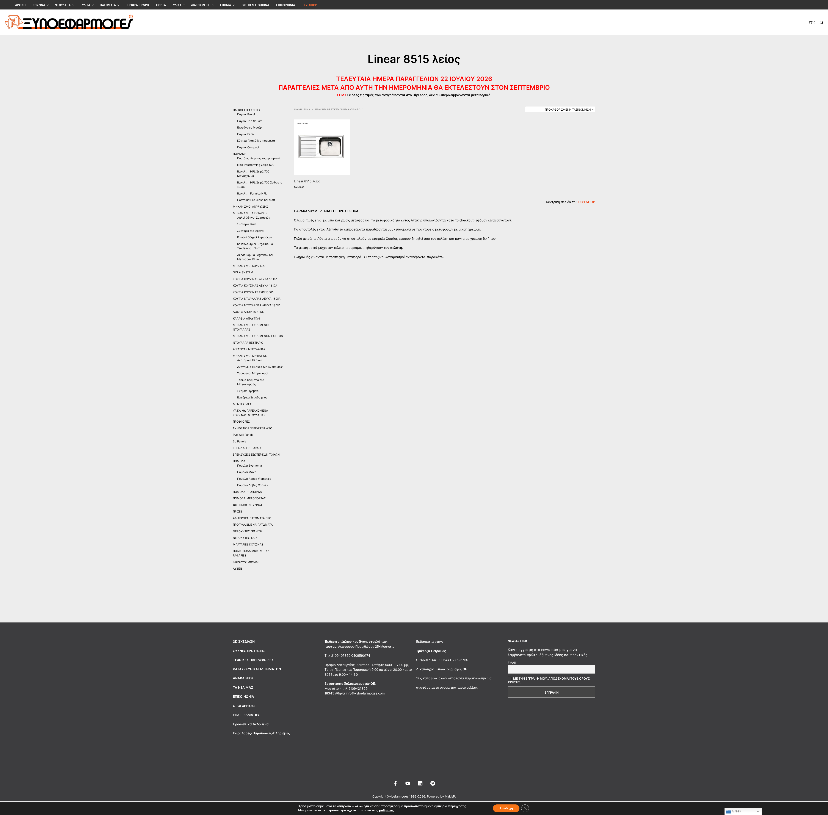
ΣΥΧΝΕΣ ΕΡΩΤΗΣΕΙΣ (249, 651)
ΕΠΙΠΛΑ (225, 5)
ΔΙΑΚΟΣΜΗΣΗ (200, 5)
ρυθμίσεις (386, 810)
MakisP (450, 796)
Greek (736, 811)
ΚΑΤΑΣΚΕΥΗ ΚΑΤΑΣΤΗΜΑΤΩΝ (257, 669)
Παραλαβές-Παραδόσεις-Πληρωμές (261, 733)
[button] (812, 22)
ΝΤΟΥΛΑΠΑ (63, 5)
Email (512, 663)
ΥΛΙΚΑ (177, 5)
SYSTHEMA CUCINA (255, 5)
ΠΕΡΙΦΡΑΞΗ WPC (137, 5)
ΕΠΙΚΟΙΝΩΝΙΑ (285, 5)
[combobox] (560, 110)
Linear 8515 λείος (307, 181)
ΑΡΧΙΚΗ (20, 5)
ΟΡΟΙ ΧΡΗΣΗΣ (244, 706)
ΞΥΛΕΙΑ (85, 5)
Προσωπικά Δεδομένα (251, 724)
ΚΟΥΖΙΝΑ (39, 5)
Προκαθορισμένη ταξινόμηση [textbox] (568, 109)
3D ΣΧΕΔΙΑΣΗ (244, 641)
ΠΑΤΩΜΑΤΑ (108, 5)
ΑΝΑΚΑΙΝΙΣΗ (243, 678)
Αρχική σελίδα (302, 109)
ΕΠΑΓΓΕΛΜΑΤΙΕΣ (246, 715)
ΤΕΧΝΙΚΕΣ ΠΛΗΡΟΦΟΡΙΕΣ (253, 660)
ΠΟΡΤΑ (161, 5)
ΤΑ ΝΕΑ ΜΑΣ (243, 687)
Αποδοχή (506, 808)
